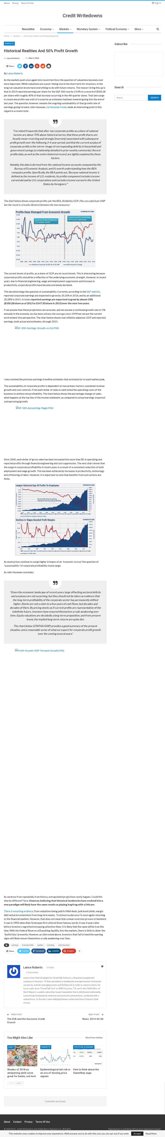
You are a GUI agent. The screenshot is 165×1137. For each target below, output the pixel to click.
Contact (17, 1122)
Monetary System (87, 29)
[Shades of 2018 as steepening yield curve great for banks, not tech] (22, 1055)
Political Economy (116, 29)
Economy (45, 29)
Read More (151, 1133)
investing (50, 945)
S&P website (93, 291)
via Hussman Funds (56, 107)
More (138, 29)
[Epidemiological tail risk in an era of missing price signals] (55, 1055)
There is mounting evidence (18, 911)
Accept (137, 1133)
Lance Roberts (15, 73)
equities (40, 945)
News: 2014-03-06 (92, 1019)
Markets (64, 29)
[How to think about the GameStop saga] (88, 1055)
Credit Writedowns (82, 15)
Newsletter (28, 29)
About (7, 3)
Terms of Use (27, 3)
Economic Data (28, 945)
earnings (14, 945)
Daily (10, 1047)
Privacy (15, 3)
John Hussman (64, 945)
